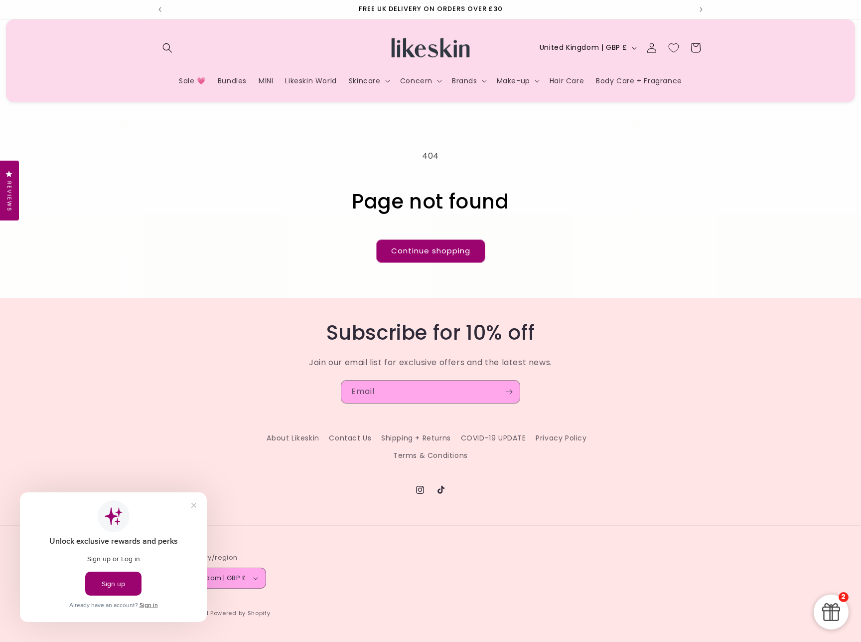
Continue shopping (430, 250)
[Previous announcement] (160, 9)
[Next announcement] (701, 9)
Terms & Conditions (430, 455)
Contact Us (350, 438)
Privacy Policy (561, 438)
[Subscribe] (509, 392)
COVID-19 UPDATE (493, 438)
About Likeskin (293, 438)
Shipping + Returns (416, 438)
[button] (167, 48)
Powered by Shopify (240, 613)
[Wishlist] (674, 48)
